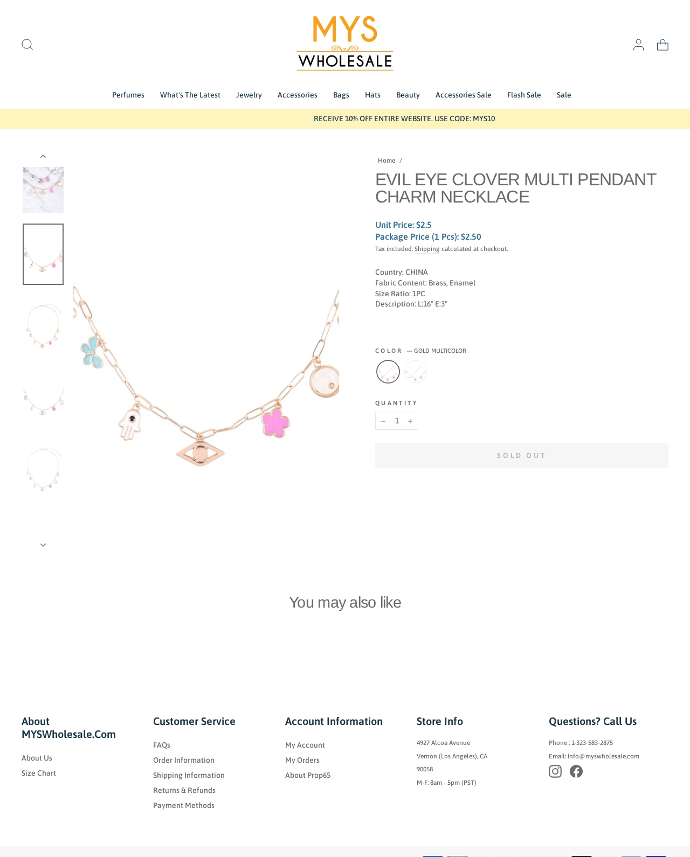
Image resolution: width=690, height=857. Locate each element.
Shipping (427, 249)
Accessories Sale (464, 94)
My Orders (302, 760)
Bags (341, 94)
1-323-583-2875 (592, 743)
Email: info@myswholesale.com (594, 756)
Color (420, 350)
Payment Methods (184, 805)
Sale (564, 94)
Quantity (396, 403)
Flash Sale (524, 94)
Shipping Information (189, 775)
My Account (305, 745)
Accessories (298, 94)
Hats (373, 94)
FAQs (161, 745)
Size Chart (39, 773)
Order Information (184, 760)
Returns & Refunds (184, 790)
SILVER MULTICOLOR (415, 371)
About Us (37, 758)
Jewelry (249, 94)
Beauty (408, 94)
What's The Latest (190, 94)
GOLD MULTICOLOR (388, 371)
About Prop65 (307, 775)
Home (386, 160)
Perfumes (128, 94)
